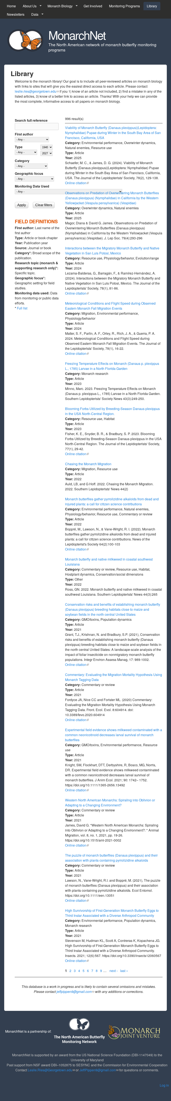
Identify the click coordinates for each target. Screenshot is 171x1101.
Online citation (77, 182)
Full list (22, 308)
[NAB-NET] (79, 1031)
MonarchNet (77, 34)
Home (11, 6)
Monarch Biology (58, 6)
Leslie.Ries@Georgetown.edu (51, 1070)
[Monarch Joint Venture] (134, 1031)
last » (124, 970)
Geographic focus (29, 173)
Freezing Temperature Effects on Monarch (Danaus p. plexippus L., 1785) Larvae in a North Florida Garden (112, 366)
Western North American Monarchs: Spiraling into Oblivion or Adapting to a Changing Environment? (110, 802)
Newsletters (15, 14)
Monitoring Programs (124, 6)
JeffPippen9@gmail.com (98, 1070)
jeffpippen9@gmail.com (75, 991)
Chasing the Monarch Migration (88, 463)
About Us (27, 6)
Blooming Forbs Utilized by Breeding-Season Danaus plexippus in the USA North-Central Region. (112, 411)
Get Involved (93, 6)
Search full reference (31, 120)
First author (24, 134)
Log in (164, 1085)
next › (113, 970)
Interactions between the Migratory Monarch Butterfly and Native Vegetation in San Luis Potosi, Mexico (112, 250)
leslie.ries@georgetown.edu (37, 91)
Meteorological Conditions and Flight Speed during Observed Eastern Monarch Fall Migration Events (110, 306)
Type (19, 146)
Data (33, 14)
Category (22, 160)
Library (152, 6)
